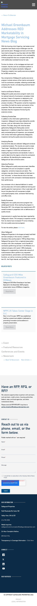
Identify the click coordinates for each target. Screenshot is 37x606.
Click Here (30, 540)
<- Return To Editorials (8, 15)
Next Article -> (26, 360)
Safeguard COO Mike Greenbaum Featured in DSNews (14, 277)
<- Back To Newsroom (11, 360)
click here (21, 227)
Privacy (18, 599)
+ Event (5, 343)
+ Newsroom (7, 356)
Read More (9, 291)
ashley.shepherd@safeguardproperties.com (15, 407)
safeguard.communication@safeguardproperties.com (18, 527)
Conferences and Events (12, 351)
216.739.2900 (5, 520)
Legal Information (18, 602)
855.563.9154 (5, 536)
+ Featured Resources (12, 347)
